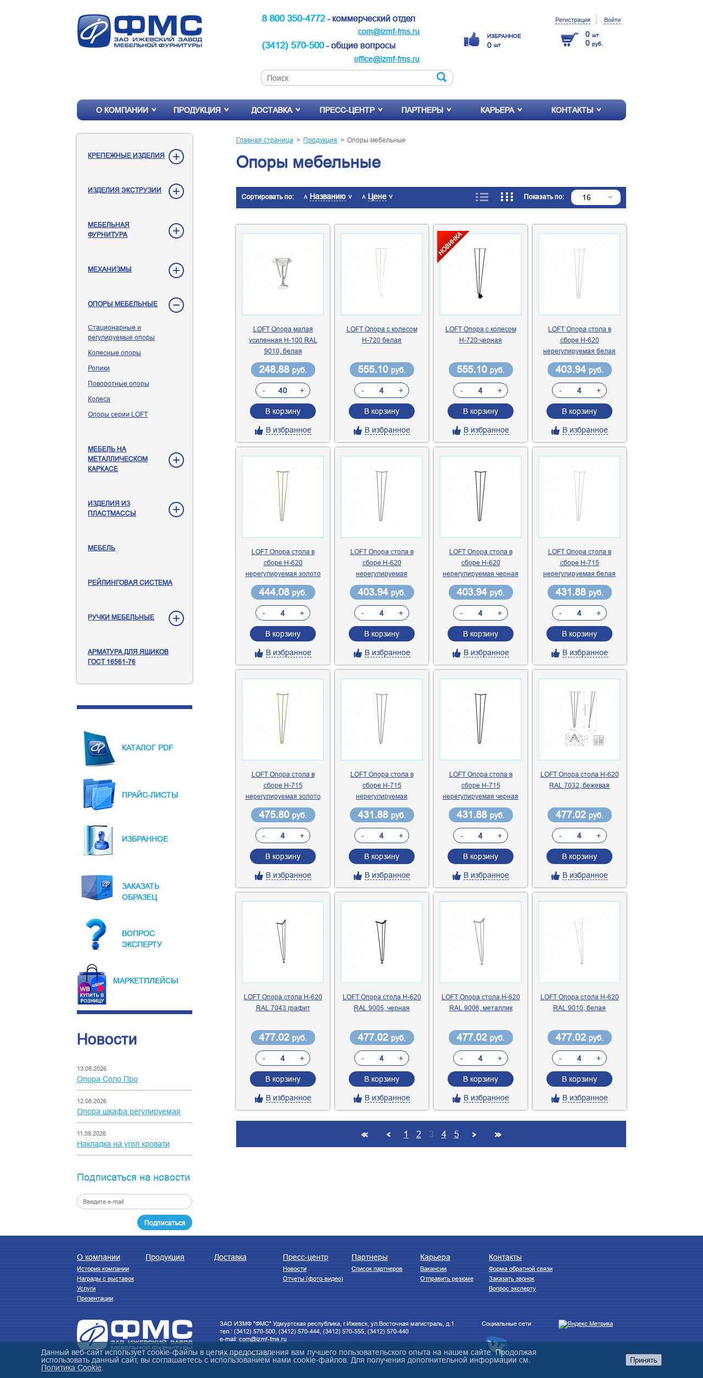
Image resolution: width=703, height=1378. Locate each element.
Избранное (145, 838)
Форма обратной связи (521, 1268)
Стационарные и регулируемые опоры (121, 332)
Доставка (272, 110)
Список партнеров (377, 1268)
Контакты (572, 110)
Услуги (86, 1288)
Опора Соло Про (107, 1079)
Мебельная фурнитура (109, 229)
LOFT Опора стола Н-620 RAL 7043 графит (283, 1002)
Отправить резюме (446, 1278)
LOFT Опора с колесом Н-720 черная (480, 334)
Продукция (197, 110)
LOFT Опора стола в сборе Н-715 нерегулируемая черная (480, 785)
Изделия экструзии (124, 190)
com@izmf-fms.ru (389, 31)
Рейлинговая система (130, 582)
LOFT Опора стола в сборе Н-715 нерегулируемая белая (579, 562)
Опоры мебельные (123, 304)
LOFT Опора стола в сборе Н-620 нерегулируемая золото (283, 562)
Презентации (95, 1298)
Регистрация (572, 20)
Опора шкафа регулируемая (129, 1111)
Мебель (101, 548)
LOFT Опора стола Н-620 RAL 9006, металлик (481, 1002)
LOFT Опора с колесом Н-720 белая (382, 334)
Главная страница (264, 140)
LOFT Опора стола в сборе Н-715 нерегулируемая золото (283, 785)
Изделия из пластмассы (112, 508)
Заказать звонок (511, 1278)
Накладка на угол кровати (123, 1143)
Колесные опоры (114, 352)
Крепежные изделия (126, 155)
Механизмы (110, 269)
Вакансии (433, 1268)
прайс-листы (150, 794)
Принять (643, 1359)
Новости (294, 1268)
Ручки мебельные (121, 617)
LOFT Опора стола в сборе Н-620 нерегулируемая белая (579, 340)
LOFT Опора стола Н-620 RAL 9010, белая (579, 1002)
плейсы (161, 980)
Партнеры (422, 110)
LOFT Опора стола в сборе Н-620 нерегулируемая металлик (382, 563)
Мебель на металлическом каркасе (118, 459)
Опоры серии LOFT (118, 414)
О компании (122, 110)
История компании (103, 1268)
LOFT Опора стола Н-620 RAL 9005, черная (382, 1002)
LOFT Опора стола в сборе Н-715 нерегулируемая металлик (382, 786)
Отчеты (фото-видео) (313, 1278)
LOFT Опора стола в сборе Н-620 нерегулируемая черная (480, 562)
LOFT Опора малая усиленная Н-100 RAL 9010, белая (283, 340)
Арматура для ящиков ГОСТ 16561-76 (128, 657)
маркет (128, 980)
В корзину (282, 411)
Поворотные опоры (118, 383)
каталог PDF (148, 747)
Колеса (99, 399)
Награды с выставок (105, 1278)
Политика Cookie (71, 1367)
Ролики (99, 368)
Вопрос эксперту (512, 1288)
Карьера (497, 110)
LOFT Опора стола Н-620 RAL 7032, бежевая (579, 779)
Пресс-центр (347, 110)
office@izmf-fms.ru (387, 58)
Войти (612, 20)
